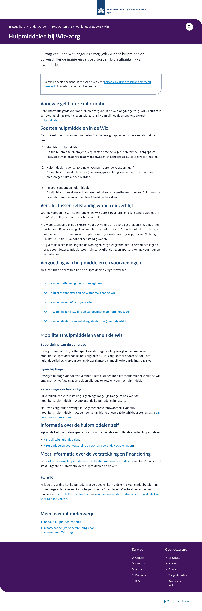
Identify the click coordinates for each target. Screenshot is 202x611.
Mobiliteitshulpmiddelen (62, 440)
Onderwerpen (38, 27)
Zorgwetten (59, 27)
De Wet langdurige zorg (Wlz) (90, 27)
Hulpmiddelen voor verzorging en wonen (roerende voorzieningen (89, 446)
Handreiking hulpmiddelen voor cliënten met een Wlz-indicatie (91, 461)
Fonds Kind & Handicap (74, 494)
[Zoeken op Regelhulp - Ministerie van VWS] (189, 27)
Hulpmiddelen (49, 120)
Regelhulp (18, 27)
